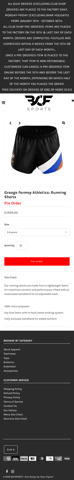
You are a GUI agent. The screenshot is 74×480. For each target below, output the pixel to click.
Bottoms (9, 362)
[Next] (20, 123)
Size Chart (10, 277)
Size (6, 224)
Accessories (11, 370)
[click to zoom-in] (63, 123)
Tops (6, 358)
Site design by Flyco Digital (39, 476)
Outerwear (10, 366)
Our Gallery (10, 410)
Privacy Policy (12, 397)
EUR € (11, 449)
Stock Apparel (12, 349)
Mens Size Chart (13, 414)
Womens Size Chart (15, 418)
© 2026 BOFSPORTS (13, 476)
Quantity (9, 245)
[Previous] (10, 123)
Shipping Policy (13, 389)
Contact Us (10, 406)
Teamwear (10, 353)
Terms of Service (13, 401)
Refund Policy (12, 393)
